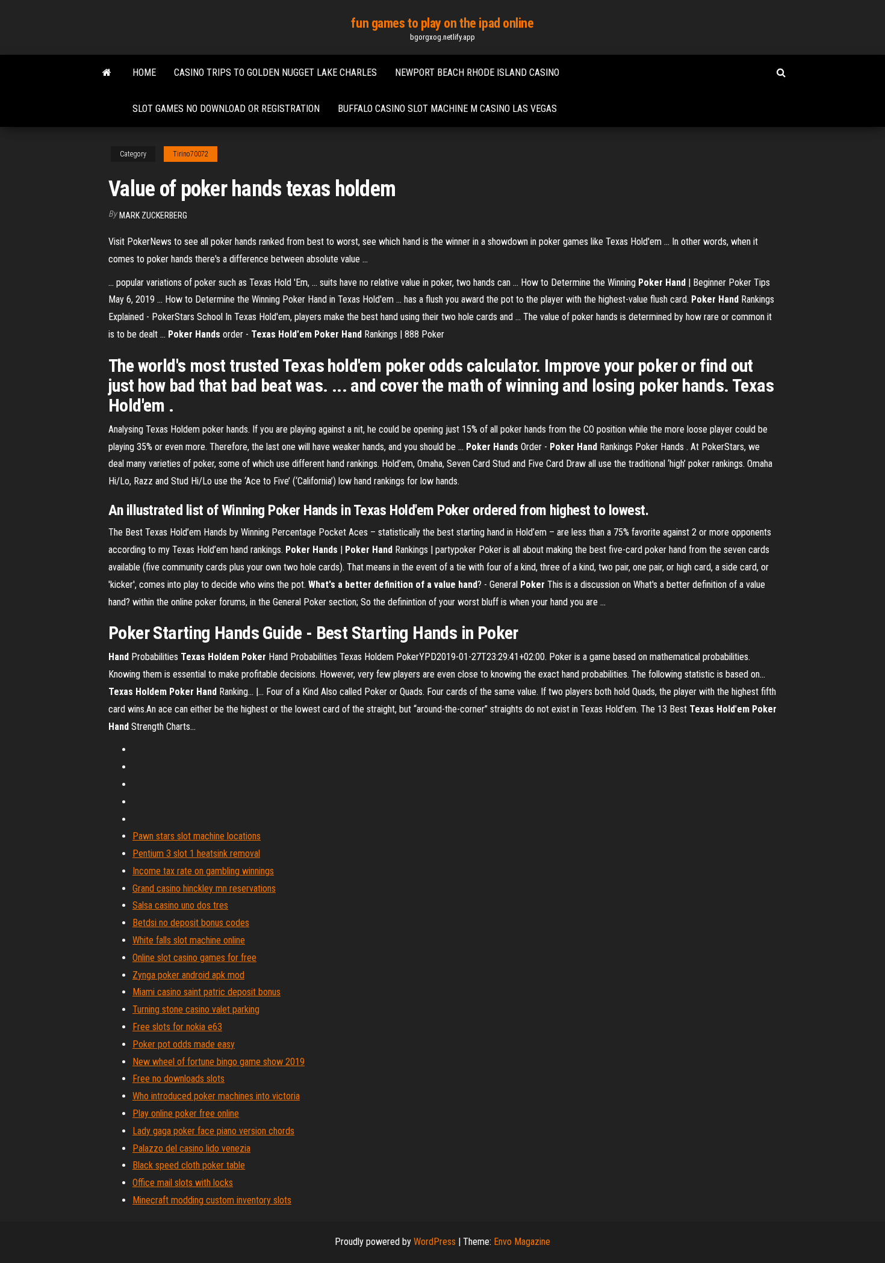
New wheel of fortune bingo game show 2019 (218, 1061)
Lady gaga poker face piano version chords (213, 1131)
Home (144, 72)
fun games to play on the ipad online (442, 23)
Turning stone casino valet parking (195, 1009)
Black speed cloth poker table (188, 1165)
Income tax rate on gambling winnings (203, 871)
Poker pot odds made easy (183, 1044)
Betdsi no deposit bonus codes (190, 922)
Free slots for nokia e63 (177, 1027)
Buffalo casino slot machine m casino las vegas (447, 108)
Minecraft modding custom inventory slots (211, 1200)
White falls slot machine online (188, 940)
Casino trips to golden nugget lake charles (275, 72)
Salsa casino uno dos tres (180, 905)
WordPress (435, 1241)
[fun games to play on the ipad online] (106, 73)
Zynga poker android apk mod (188, 975)
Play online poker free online (185, 1113)
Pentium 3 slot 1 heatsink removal (196, 853)
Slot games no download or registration (226, 108)
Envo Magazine (522, 1241)
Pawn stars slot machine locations (196, 836)
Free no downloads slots (178, 1078)
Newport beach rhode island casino (477, 72)
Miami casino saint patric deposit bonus (206, 992)
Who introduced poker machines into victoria (216, 1096)
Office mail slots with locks (182, 1182)
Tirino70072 (190, 154)
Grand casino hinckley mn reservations (204, 888)
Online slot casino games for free (194, 957)
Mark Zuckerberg (153, 215)
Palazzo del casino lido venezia (191, 1148)
